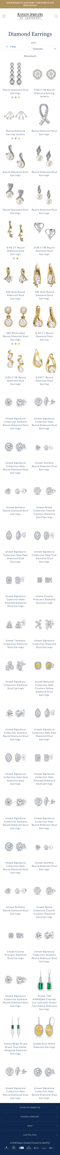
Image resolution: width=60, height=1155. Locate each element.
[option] (30, 4)
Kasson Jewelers (30, 1117)
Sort (33, 43)
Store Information (30, 1108)
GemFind (46, 1143)
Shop (30, 1126)
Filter (13, 46)
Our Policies (30, 1135)
